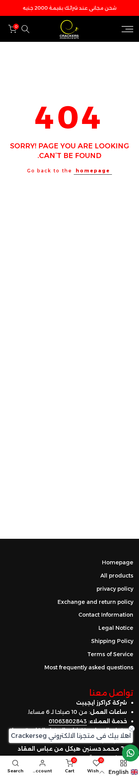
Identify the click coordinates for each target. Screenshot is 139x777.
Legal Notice (115, 627)
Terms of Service (110, 654)
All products (116, 575)
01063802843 (68, 721)
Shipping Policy (112, 641)
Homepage (117, 562)
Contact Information (105, 614)
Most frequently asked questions (88, 667)
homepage (93, 171)
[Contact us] (130, 753)
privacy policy (115, 588)
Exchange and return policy (95, 601)
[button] (118, 772)
